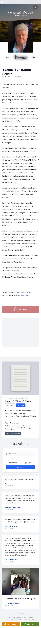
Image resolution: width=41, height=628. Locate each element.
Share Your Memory (13, 433)
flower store (25, 295)
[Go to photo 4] (17, 593)
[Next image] (36, 581)
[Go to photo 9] (23, 593)
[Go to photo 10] (24, 593)
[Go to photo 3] (16, 593)
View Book (9, 405)
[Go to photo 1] (13, 593)
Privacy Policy (15, 619)
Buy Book (21, 405)
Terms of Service (26, 619)
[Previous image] (4, 581)
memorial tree (26, 292)
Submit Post (20, 467)
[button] (20, 581)
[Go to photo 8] (22, 593)
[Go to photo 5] (18, 593)
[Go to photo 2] (15, 593)
